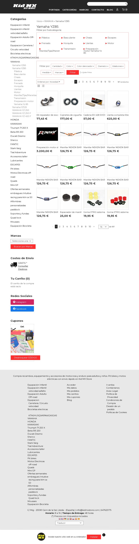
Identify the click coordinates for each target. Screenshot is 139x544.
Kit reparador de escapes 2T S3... (53, 115)
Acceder (71, 385)
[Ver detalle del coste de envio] (14, 265)
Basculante (20, 74)
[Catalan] (79, 519)
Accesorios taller (18, 156)
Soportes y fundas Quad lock (19, 215)
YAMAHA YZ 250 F (21, 113)
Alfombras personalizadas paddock (18, 205)
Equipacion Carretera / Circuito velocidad (22, 47)
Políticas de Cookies (116, 412)
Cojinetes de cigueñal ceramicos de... (79, 115)
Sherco (14, 140)
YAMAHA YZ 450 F (21, 116)
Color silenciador (84, 66)
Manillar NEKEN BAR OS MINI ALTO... (79, 147)
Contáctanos (112, 388)
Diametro (102, 66)
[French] (62, 519)
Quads (13, 181)
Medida (45, 72)
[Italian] (68, 519)
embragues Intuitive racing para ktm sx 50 (21, 195)
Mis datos (72, 388)
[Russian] (73, 519)
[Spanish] (76, 519)
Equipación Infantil (20, 25)
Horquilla (18, 86)
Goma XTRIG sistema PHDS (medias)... (102, 212)
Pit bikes (14, 168)
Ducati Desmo (17, 136)
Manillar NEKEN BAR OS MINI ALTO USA (104, 147)
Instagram (21, 302)
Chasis (17, 77)
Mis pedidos (73, 391)
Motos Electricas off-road (20, 174)
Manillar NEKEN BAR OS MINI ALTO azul (57, 212)
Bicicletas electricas (20, 53)
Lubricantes (16, 160)
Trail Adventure (18, 152)
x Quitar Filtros (86, 72)
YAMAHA (15, 61)
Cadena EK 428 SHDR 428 (97, 115)
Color (68, 66)
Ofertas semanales (20, 189)
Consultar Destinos (23, 267)
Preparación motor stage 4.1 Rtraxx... (55, 147)
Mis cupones (73, 397)
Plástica (18, 71)
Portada (54, 9)
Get (22, 326)
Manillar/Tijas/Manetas (24, 95)
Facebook (21, 309)
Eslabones (117, 66)
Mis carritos (72, 394)
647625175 (106, 510)
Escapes (18, 80)
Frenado (18, 83)
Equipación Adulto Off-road (22, 39)
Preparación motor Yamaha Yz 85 (24, 102)
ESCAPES (15, 164)
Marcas (84, 9)
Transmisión (20, 98)
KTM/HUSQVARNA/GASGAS (22, 57)
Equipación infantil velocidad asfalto (19, 31)
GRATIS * (22, 263)
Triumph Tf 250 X (19, 128)
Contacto (97, 9)
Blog (110, 9)
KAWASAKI (16, 123)
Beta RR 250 (16, 132)
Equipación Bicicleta (20, 226)
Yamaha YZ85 (19, 68)
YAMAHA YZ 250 (20, 110)
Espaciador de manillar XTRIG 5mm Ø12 (80, 212)
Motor (17, 92)
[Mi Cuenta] (117, 10)
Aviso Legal (112, 391)
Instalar (94, 537)
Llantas (17, 89)
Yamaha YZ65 (19, 65)
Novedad (54, 82)
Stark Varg (15, 148)
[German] (65, 519)
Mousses (14, 221)
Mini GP (14, 185)
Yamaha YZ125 (19, 107)
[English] (60, 519)
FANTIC (14, 144)
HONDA (14, 119)
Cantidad (56, 66)
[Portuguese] (71, 519)
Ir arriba (110, 385)
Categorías (69, 9)
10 (109, 81)
